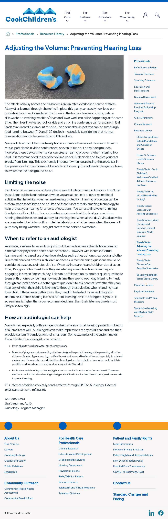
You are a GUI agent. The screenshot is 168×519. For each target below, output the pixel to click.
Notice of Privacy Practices (128, 449)
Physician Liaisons (143, 285)
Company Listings (14, 455)
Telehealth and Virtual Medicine (77, 487)
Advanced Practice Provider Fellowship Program (145, 107)
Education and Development (75, 454)
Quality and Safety (15, 460)
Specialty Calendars (144, 80)
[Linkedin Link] (151, 513)
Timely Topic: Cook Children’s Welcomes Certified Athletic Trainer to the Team (147, 177)
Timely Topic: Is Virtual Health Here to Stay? (147, 195)
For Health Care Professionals (71, 440)
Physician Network (144, 291)
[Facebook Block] (161, 513)
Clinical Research (143, 124)
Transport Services (144, 74)
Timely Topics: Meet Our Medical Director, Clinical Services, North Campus (147, 228)
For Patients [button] (85, 15)
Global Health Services (72, 459)
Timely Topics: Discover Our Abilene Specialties (147, 209)
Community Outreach (21, 483)
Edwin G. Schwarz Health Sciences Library (146, 159)
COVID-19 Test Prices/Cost (128, 471)
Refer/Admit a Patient (145, 67)
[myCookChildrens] (146, 15)
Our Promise (11, 444)
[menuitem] (67, 15)
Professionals (142, 61)
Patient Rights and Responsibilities (133, 455)
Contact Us (121, 483)
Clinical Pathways (143, 117)
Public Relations (13, 466)
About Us (11, 438)
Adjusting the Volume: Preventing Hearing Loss (73, 48)
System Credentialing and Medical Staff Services (145, 312)
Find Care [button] (67, 15)
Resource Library (143, 130)
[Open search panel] (157, 15)
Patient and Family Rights (132, 438)
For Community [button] (127, 15)
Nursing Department (145, 97)
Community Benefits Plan (18, 498)
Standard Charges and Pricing (130, 496)
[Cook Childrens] (29, 15)
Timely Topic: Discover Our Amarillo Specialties (147, 264)
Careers (8, 449)
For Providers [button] (105, 15)
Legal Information (123, 444)
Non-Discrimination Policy (128, 460)
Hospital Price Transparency (129, 466)
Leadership (10, 471)
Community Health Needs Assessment (19, 490)
